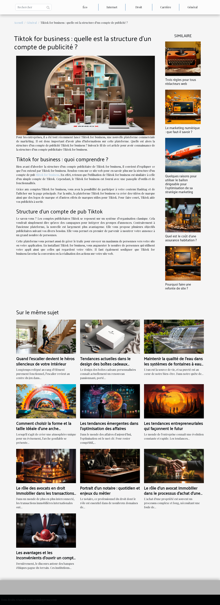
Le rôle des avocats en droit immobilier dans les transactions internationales (45, 493)
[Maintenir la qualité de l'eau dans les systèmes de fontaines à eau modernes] (174, 336)
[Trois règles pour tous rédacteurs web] (183, 58)
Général (192, 7)
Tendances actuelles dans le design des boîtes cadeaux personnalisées (105, 364)
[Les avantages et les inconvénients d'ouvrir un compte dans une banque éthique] (46, 530)
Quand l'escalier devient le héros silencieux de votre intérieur (45, 361)
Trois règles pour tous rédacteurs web (180, 81)
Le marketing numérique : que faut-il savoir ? (182, 130)
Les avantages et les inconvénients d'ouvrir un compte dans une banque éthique (46, 558)
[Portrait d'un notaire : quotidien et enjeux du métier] (110, 465)
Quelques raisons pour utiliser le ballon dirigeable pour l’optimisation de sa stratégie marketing (181, 184)
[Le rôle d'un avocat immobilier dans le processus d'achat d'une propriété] (174, 465)
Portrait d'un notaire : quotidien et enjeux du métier (110, 490)
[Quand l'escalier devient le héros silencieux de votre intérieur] (46, 336)
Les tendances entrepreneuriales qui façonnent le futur (173, 425)
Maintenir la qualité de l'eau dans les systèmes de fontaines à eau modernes (173, 364)
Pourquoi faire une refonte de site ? (178, 286)
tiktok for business (47, 175)
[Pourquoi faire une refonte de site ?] (183, 263)
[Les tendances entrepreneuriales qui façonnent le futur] (174, 401)
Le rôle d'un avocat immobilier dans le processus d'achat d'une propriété (172, 493)
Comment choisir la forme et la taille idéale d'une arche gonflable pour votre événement (45, 428)
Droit (138, 7)
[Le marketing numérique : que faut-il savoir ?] (183, 106)
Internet (112, 7)
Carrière (165, 7)
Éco (85, 7)
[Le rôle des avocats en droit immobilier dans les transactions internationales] (46, 465)
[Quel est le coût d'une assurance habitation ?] (183, 215)
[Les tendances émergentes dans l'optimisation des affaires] (110, 401)
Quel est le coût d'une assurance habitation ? (181, 238)
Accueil (18, 22)
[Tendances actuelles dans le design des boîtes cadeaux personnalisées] (110, 336)
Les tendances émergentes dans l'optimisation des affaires (109, 425)
